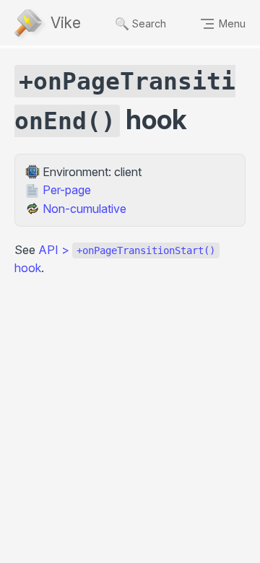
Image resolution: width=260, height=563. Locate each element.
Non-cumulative (84, 208)
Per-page (67, 190)
